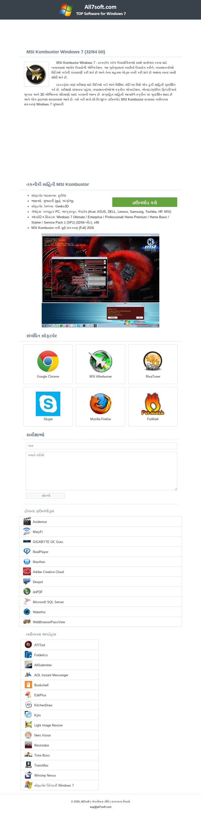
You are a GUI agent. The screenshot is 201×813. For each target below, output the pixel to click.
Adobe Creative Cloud (48, 572)
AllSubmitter (43, 665)
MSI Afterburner (100, 376)
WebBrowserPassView (49, 622)
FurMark (153, 419)
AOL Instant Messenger (51, 675)
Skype (48, 419)
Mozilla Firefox (100, 419)
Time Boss (42, 755)
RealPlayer (40, 552)
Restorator (41, 745)
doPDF (38, 592)
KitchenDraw (43, 705)
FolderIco (41, 655)
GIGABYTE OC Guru (48, 542)
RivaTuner (153, 376)
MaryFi (38, 532)
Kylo (37, 715)
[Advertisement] (100, 33)
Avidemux (40, 522)
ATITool (39, 645)
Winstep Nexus (45, 775)
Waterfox (39, 612)
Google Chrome (48, 376)
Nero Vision (42, 735)
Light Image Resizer (48, 725)
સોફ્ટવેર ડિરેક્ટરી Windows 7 (54, 785)
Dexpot (38, 582)
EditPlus (40, 695)
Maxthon (39, 562)
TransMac (41, 765)
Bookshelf (41, 685)
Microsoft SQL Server (48, 602)
